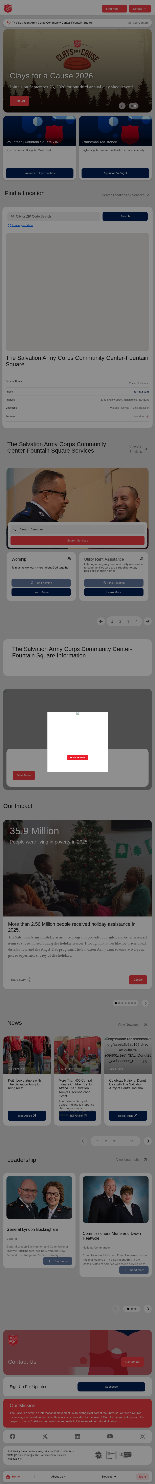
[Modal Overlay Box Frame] (77, 742)
